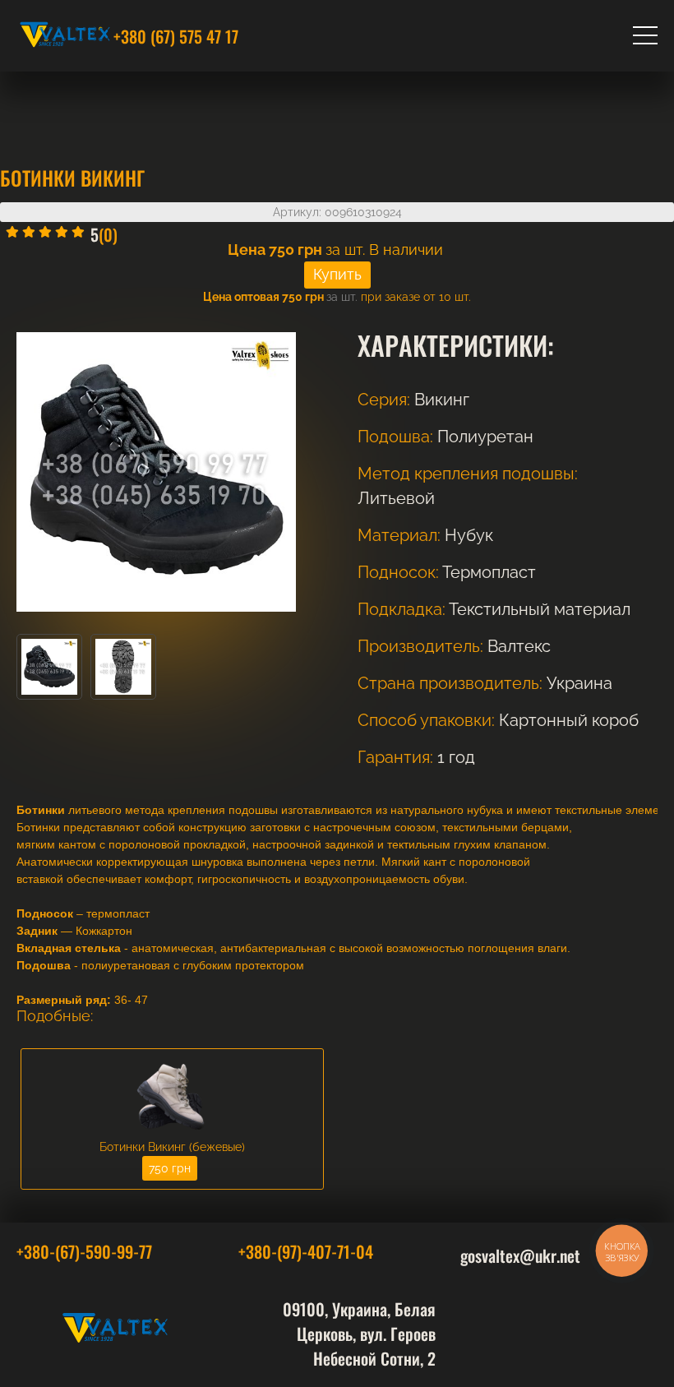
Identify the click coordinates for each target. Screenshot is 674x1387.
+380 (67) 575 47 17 (175, 36)
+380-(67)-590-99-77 (84, 1251)
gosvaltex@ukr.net (520, 1255)
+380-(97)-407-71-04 (305, 1251)
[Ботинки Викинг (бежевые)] (173, 1135)
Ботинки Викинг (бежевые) (172, 1147)
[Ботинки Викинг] (49, 695)
